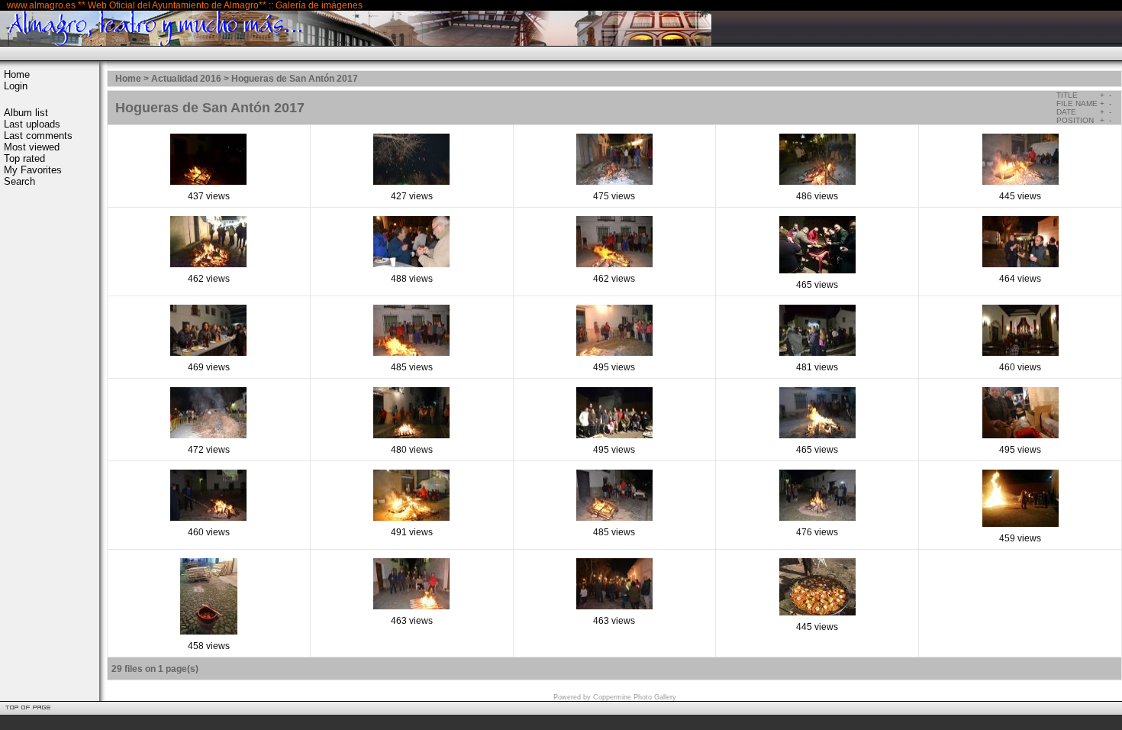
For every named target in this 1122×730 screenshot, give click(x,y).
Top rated (24, 158)
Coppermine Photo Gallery (634, 697)
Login (15, 86)
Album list (26, 112)
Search (19, 181)
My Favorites (33, 170)
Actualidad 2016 (186, 78)
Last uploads (32, 124)
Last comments (38, 135)
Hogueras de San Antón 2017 (294, 78)
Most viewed (32, 147)
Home (17, 74)
